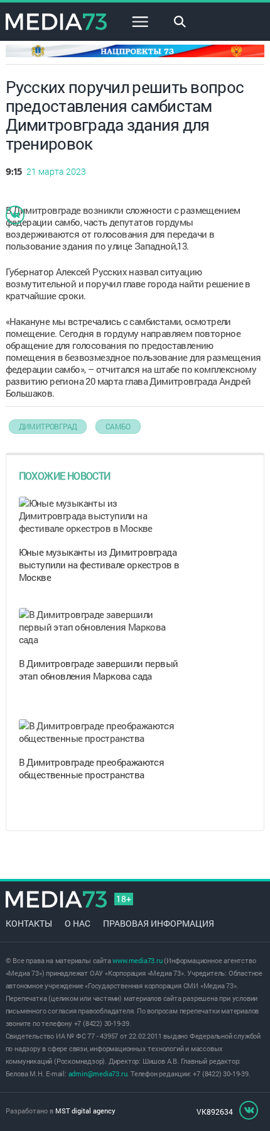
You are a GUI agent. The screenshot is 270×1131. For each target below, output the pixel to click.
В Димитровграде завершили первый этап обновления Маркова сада (98, 669)
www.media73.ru (137, 960)
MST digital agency (85, 1110)
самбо (118, 426)
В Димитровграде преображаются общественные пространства (92, 768)
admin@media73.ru (97, 1073)
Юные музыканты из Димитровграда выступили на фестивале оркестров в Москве (99, 564)
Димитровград (48, 426)
